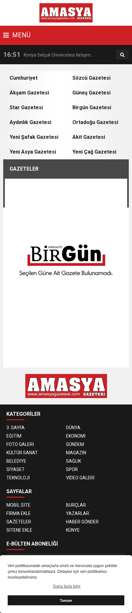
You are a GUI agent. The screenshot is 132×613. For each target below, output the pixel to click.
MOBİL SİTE (18, 505)
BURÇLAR (76, 505)
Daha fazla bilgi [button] (66, 586)
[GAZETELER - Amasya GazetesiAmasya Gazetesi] (66, 12)
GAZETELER (18, 521)
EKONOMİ (76, 436)
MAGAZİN (76, 452)
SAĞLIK (73, 461)
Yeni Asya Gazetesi (33, 152)
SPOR (72, 469)
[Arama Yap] (122, 55)
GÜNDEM (75, 444)
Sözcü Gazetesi (91, 78)
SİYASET (15, 469)
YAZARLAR (77, 513)
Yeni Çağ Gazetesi (94, 152)
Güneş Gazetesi (91, 93)
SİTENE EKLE (19, 530)
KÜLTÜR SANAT (22, 452)
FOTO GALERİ (20, 444)
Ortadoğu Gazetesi (95, 122)
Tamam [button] (66, 600)
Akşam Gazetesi (29, 93)
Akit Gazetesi (88, 137)
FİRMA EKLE (18, 513)
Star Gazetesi (26, 107)
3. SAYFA (15, 427)
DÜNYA (73, 427)
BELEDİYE (16, 461)
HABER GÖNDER (82, 521)
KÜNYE (73, 530)
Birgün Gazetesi (91, 107)
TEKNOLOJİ (18, 477)
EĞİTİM (13, 436)
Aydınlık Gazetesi (30, 122)
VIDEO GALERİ (80, 477)
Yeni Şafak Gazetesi (34, 137)
